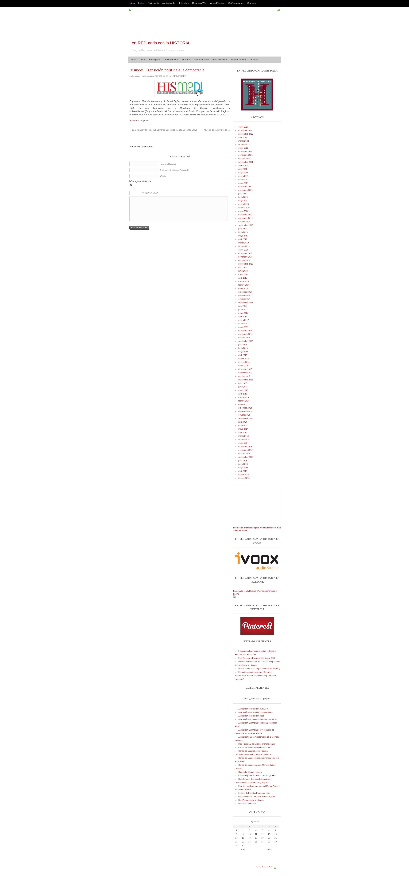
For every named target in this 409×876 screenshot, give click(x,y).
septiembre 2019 (245, 225)
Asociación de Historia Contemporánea (255, 712)
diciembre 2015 (245, 369)
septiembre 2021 (245, 162)
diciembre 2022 (245, 130)
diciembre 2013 (245, 446)
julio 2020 (242, 194)
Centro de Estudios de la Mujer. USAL (254, 747)
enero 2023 (243, 127)
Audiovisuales (169, 3)
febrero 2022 (244, 144)
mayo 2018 (243, 274)
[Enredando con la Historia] (234, 597)
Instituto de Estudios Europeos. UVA (254, 793)
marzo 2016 (243, 359)
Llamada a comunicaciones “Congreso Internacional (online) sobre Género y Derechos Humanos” (255, 675)
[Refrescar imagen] (131, 185)
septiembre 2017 (245, 302)
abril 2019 (242, 239)
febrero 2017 (244, 323)
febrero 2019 (244, 246)
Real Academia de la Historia (251, 800)
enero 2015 (243, 404)
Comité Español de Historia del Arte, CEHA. (257, 775)
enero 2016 (243, 366)
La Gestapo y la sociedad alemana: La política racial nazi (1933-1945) (163, 130)
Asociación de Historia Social (251, 716)
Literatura (184, 3)
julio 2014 (242, 422)
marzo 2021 (243, 176)
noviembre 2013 (245, 450)
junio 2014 (243, 425)
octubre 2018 (244, 260)
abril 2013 (242, 471)
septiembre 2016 (245, 341)
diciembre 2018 (245, 253)
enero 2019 (243, 250)
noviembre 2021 (245, 155)
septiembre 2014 (245, 418)
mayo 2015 (243, 390)
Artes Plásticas (217, 3)
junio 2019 (243, 232)
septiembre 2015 (245, 380)
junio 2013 (243, 464)
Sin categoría (179, 76)
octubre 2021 (244, 158)
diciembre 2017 (245, 292)
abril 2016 (242, 355)
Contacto (251, 3)
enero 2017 (243, 327)
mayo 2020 (243, 201)
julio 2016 (242, 345)
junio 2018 (243, 271)
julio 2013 (242, 460)
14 (275, 834)
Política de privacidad (264, 867)
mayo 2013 (243, 467)
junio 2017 (243, 309)
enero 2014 (243, 443)
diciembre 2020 (245, 187)
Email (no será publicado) (174, 170)
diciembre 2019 (245, 215)
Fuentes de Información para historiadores (252, 528)
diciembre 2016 (245, 331)
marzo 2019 (243, 243)
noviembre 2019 (245, 218)
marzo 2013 (243, 475)
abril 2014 (242, 432)
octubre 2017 (244, 299)
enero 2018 (243, 288)
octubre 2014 (244, 415)
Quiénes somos (236, 3)
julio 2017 (242, 306)
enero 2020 (243, 211)
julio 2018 (242, 267)
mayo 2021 (243, 172)
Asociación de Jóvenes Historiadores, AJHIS (257, 719)
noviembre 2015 (245, 373)
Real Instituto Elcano (247, 804)
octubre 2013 (244, 453)
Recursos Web (199, 3)
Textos (141, 3)
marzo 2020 (243, 204)
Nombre (168, 164)
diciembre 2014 (245, 408)
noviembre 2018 (245, 257)
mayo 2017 (243, 313)
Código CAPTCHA (149, 193)
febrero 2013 (244, 478)
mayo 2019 (243, 236)
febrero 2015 (244, 401)
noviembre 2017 (245, 295)
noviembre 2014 (245, 411)
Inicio (132, 3)
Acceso (133, 120)
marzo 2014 (243, 436)
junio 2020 (243, 197)
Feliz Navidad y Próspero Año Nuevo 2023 (256, 658)
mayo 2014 (243, 429)
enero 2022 (243, 148)
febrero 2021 (244, 179)
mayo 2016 (243, 352)
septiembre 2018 (245, 264)
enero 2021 (243, 183)
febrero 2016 (244, 362)
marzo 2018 (243, 281)
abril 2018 (242, 278)
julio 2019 (242, 229)
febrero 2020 (244, 208)
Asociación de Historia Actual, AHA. (253, 709)
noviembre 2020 (245, 190)
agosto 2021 (243, 165)
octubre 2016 (244, 338)
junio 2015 (243, 387)
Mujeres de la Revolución (217, 130)
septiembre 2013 (245, 457)
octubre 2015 (244, 376)
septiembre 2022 (245, 134)
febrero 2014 (244, 439)
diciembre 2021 (245, 151)
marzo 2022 (243, 141)
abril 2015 (242, 394)
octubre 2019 (244, 222)
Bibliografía (153, 3)
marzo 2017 (243, 320)
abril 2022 (242, 137)
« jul (243, 849)
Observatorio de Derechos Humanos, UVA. (256, 797)
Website (163, 176)
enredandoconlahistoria (142, 76)
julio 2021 (242, 169)
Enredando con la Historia (244, 591)
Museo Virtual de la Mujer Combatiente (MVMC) (259, 668)
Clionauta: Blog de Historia (250, 772)
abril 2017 (242, 316)
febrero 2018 (244, 285)
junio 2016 (243, 348)
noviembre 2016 (245, 334)
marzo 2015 (243, 397)
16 (243, 838)
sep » (269, 849)
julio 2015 (242, 383)
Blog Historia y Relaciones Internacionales (256, 744)
